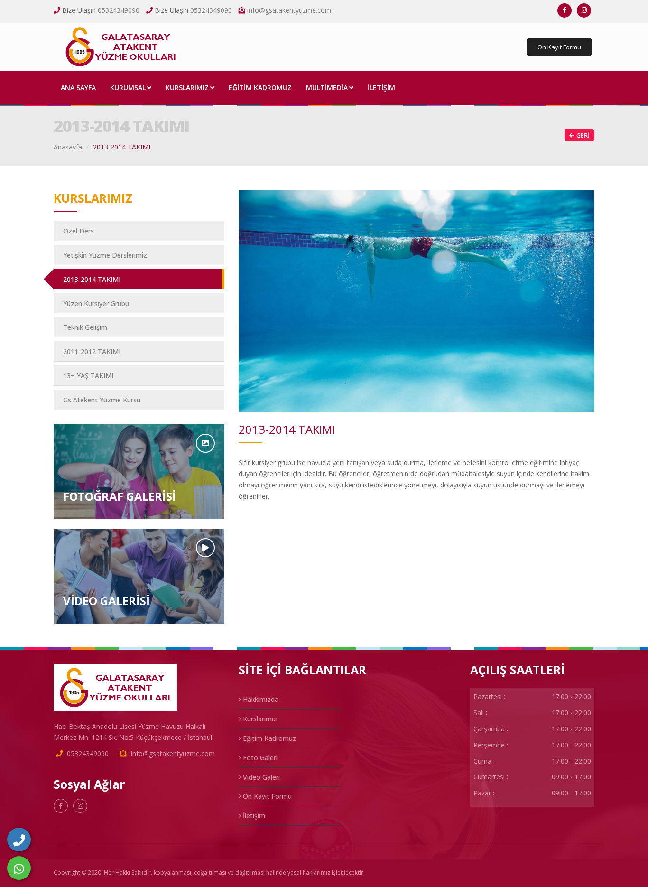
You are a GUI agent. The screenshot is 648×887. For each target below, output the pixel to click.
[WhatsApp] (19, 868)
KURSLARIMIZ (187, 87)
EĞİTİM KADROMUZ (260, 87)
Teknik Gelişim (85, 327)
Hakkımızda (259, 699)
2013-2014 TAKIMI (91, 279)
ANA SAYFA (78, 87)
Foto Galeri (259, 757)
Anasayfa (68, 146)
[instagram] (584, 10)
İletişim (253, 815)
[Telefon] (19, 839)
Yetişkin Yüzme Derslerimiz (105, 255)
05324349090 (118, 10)
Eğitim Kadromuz (268, 738)
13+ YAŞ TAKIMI (88, 375)
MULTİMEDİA (327, 87)
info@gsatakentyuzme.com (289, 10)
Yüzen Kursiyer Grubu (96, 303)
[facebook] (564, 10)
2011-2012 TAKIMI (91, 351)
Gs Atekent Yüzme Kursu (101, 399)
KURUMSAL (128, 87)
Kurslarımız (259, 718)
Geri (583, 135)
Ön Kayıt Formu (559, 47)
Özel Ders (78, 230)
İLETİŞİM (381, 87)
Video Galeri (260, 777)
